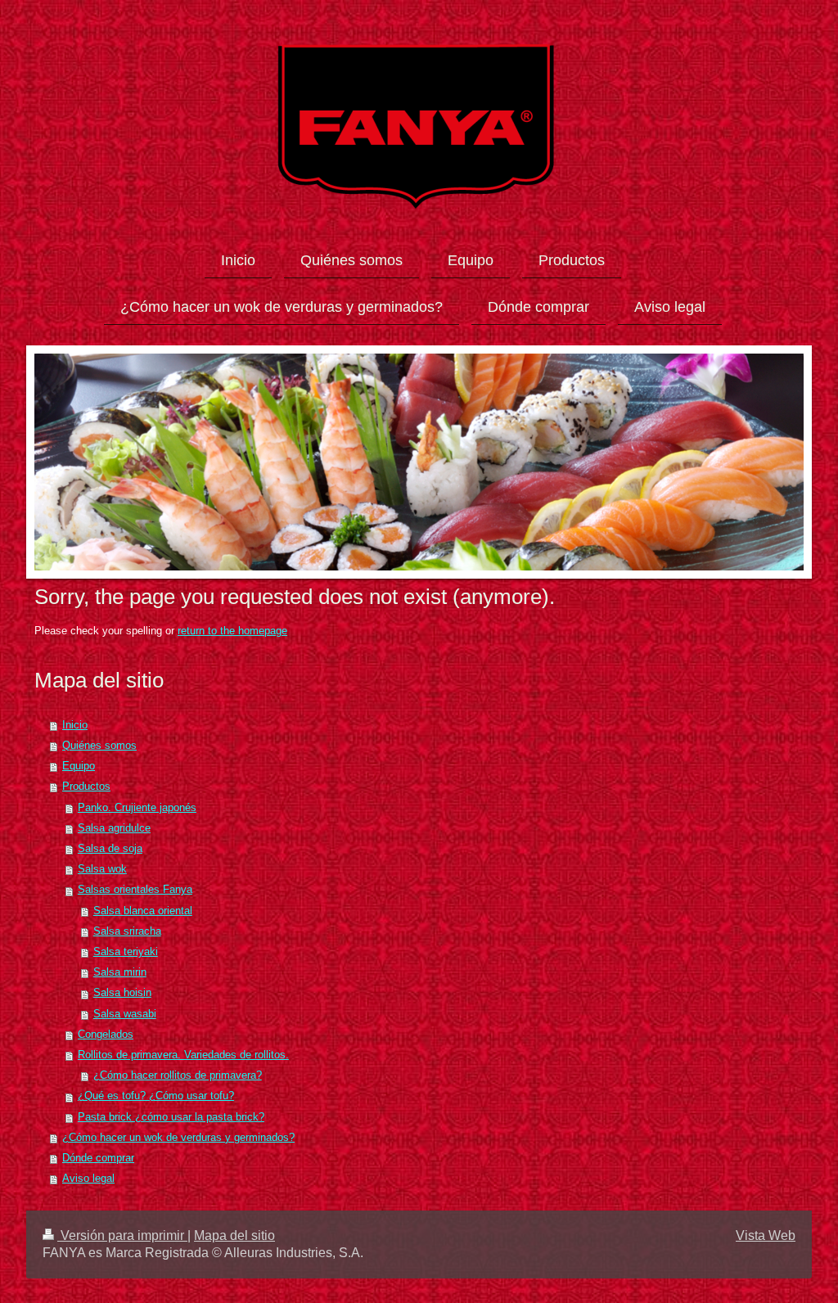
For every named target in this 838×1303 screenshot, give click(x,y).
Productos (86, 786)
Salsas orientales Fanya (135, 889)
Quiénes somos (99, 745)
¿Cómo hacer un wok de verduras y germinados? (178, 1137)
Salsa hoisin (122, 993)
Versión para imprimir (122, 1235)
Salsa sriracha (127, 931)
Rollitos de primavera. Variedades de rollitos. (183, 1055)
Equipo (78, 766)
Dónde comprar (98, 1158)
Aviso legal (88, 1178)
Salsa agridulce (114, 828)
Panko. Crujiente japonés (137, 808)
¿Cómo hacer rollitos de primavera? (177, 1075)
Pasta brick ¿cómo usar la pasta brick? (171, 1117)
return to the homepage (232, 631)
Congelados (105, 1034)
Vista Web (765, 1235)
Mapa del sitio (234, 1235)
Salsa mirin (119, 972)
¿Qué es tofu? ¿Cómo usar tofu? (156, 1096)
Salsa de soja (110, 848)
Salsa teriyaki (125, 952)
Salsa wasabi (124, 1014)
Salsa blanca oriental (142, 911)
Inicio (75, 725)
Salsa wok (102, 869)
